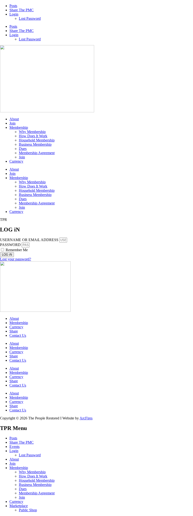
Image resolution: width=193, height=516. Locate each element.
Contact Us (17, 335)
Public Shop (28, 510)
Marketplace (18, 506)
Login (13, 14)
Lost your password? (15, 259)
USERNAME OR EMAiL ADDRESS (29, 240)
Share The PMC (21, 10)
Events (14, 447)
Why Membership (32, 132)
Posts (13, 6)
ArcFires (86, 418)
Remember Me (16, 250)
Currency (16, 161)
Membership (18, 127)
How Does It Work (33, 136)
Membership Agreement (37, 153)
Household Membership (37, 140)
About (14, 119)
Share (13, 331)
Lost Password (30, 18)
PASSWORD (10, 245)
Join (12, 123)
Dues (23, 149)
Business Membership (35, 144)
